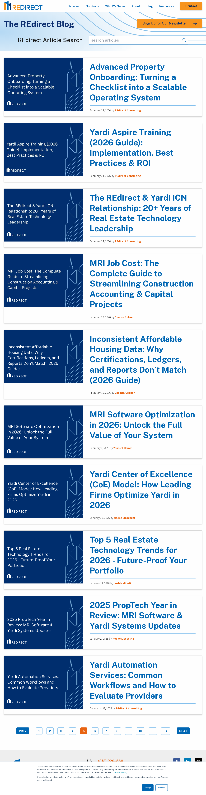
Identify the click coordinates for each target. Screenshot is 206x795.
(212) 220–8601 (111, 761)
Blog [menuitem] (149, 6)
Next (183, 731)
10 (140, 731)
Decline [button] (161, 787)
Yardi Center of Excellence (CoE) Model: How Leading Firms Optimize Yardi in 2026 (141, 489)
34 (166, 731)
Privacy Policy (121, 772)
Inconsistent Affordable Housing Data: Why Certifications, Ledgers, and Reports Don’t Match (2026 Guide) (138, 359)
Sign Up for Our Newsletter (164, 23)
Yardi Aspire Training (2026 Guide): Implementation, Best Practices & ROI (132, 147)
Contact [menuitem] (191, 6)
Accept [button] (148, 787)
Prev (23, 731)
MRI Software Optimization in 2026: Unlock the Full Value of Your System (142, 425)
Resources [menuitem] (166, 6)
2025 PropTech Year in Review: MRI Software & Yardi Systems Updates (136, 615)
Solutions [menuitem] (92, 6)
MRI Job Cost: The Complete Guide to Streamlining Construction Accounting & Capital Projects (142, 283)
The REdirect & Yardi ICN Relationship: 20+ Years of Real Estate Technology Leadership (140, 213)
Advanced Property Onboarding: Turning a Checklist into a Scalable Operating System (138, 82)
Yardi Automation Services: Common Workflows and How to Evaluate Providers (133, 680)
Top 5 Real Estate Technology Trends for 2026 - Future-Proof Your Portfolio (138, 555)
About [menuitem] (135, 6)
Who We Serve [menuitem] (115, 6)
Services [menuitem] (74, 6)
